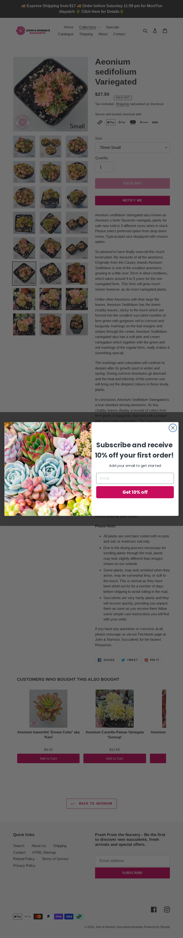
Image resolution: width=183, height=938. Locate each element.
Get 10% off (135, 492)
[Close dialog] (173, 428)
